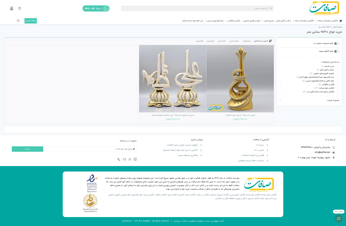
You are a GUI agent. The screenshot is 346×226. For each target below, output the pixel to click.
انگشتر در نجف (203, 194)
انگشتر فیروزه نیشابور (219, 194)
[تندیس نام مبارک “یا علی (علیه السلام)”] (240, 78)
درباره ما (260, 144)
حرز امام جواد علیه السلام (266, 198)
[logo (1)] (90, 193)
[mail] (124, 159)
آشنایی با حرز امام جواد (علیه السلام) (181, 150)
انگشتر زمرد (172, 194)
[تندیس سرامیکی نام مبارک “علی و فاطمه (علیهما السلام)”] (172, 78)
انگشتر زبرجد (148, 194)
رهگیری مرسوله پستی (188, 155)
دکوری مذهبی (114, 194)
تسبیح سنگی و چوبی (245, 198)
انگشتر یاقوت (161, 194)
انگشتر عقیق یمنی (237, 194)
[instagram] (135, 159)
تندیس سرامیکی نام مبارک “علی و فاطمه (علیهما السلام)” (172, 115)
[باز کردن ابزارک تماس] (339, 219)
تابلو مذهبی (126, 194)
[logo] (92, 175)
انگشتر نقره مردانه (269, 194)
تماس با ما (259, 150)
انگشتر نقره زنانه (253, 194)
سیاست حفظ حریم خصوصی (251, 160)
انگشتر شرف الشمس (187, 194)
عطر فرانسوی (137, 194)
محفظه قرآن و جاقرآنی (225, 198)
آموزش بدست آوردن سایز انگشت (182, 144)
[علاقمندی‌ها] (18, 21)
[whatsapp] (130, 159)
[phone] (119, 159)
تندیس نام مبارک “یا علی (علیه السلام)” (240, 115)
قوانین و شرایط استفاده (253, 155)
